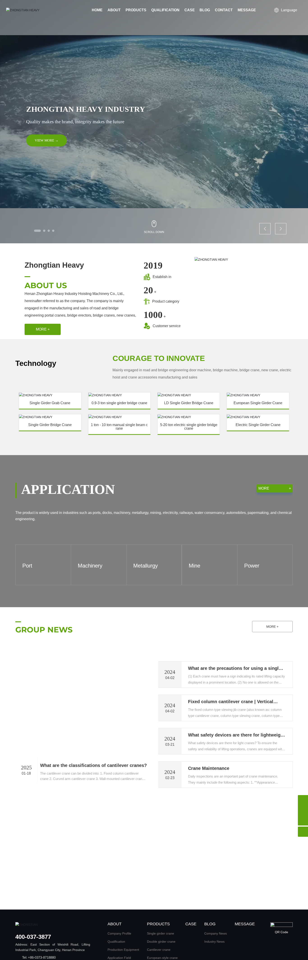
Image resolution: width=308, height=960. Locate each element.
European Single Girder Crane (258, 403)
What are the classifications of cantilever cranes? (93, 765)
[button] (37, 231)
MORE (274, 488)
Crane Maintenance (208, 768)
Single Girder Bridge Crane (50, 425)
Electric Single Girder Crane (258, 425)
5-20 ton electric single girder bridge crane (188, 426)
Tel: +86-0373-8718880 (39, 957)
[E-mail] (303, 810)
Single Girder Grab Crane (50, 403)
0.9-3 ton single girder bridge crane (119, 403)
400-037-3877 (33, 936)
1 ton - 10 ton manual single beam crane (119, 426)
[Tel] (303, 800)
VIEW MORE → (46, 140)
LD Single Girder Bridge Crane (188, 403)
